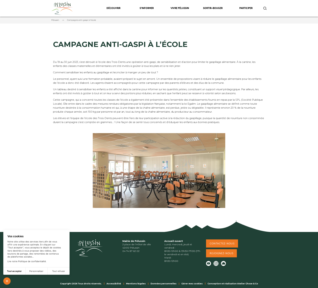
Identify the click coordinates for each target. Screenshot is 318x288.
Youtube (208, 263)
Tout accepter (14, 271)
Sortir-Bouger (212, 9)
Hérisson (223, 263)
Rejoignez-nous (221, 253)
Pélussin (55, 20)
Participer (246, 9)
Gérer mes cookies (192, 283)
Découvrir (113, 9)
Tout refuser (58, 271)
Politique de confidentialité (32, 261)
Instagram (215, 263)
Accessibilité (113, 283)
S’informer (146, 9)
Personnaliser (36, 271)
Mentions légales (136, 283)
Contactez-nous (222, 243)
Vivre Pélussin (180, 9)
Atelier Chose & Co (247, 283)
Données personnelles (163, 283)
